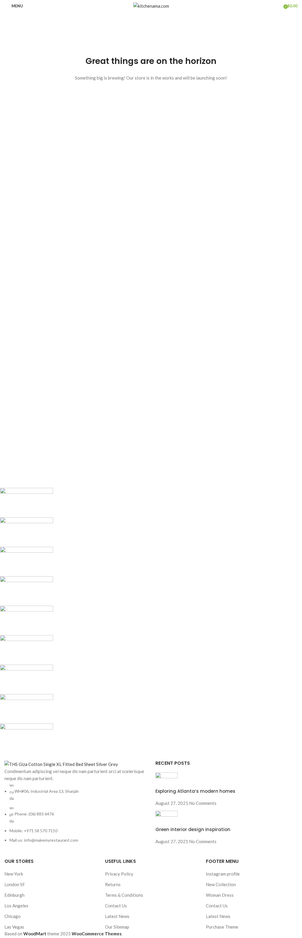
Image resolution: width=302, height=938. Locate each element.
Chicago (12, 916)
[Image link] (61, 763)
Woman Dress (220, 895)
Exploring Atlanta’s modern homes (195, 791)
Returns (113, 884)
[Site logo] (151, 5)
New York (13, 873)
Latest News (117, 916)
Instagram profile (223, 873)
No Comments (202, 803)
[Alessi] (146, 620)
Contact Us (116, 905)
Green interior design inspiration (192, 829)
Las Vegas (14, 926)
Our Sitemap (117, 926)
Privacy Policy (119, 873)
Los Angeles (16, 905)
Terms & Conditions (124, 895)
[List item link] (75, 812)
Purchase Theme (222, 926)
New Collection (221, 884)
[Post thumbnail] (166, 779)
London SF (14, 884)
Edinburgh (14, 895)
